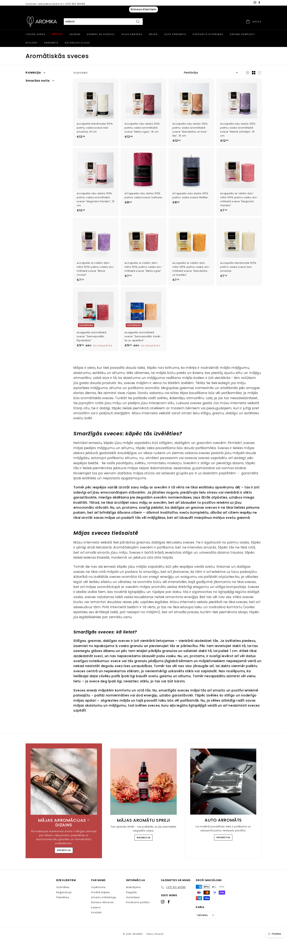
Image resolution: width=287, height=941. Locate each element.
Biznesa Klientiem (143, 9)
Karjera (95, 907)
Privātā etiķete (100, 892)
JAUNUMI (75, 34)
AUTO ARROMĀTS (175, 34)
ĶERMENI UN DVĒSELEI (101, 34)
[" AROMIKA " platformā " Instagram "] (162, 902)
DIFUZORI (32, 42)
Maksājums (133, 887)
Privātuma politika (138, 902)
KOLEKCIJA (64, 850)
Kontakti (96, 912)
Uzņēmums (98, 887)
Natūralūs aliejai (77, 42)
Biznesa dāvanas (102, 902)
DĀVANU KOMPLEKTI (242, 34)
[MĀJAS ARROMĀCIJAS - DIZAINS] (64, 781)
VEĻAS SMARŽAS (131, 34)
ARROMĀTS (51, 42)
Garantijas (133, 897)
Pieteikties (62, 897)
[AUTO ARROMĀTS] (223, 782)
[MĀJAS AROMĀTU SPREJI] (143, 781)
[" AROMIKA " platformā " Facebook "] (168, 902)
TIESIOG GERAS (35, 34)
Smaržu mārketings (103, 897)
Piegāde (131, 892)
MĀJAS (153, 34)
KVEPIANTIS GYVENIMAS (208, 34)
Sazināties (63, 887)
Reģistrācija (64, 892)
